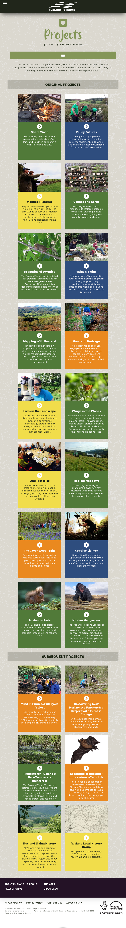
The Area (49, 884)
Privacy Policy (13, 903)
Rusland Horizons (63, 7)
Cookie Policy (34, 903)
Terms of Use (54, 903)
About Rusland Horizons (21, 884)
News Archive (13, 889)
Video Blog (51, 889)
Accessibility (74, 903)
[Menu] (5, 3)
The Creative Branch (22, 913)
